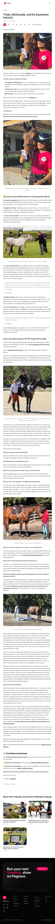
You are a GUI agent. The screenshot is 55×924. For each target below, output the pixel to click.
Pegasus (9, 3)
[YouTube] (16, 24)
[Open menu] (49, 3)
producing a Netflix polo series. (39, 762)
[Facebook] (12, 24)
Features (15, 898)
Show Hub (15, 905)
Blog (46, 898)
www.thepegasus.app (47, 919)
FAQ (46, 901)
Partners (26, 901)
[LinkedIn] (20, 24)
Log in (36, 903)
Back (6, 10)
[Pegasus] (4, 24)
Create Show (41, 868)
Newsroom (26, 903)
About (25, 898)
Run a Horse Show (37, 24)
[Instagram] (8, 24)
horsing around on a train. (19, 757)
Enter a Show (38, 906)
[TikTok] (24, 24)
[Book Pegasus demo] (28, 24)
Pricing (15, 901)
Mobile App (16, 903)
